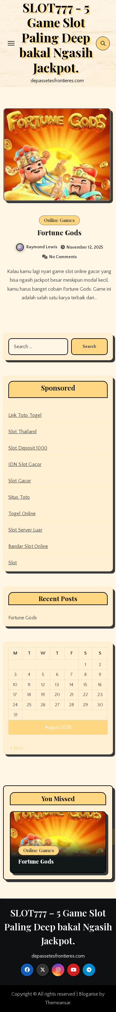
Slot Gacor (19, 481)
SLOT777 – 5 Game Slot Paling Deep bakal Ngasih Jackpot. (58, 927)
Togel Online (22, 513)
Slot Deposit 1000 (27, 448)
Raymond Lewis (41, 247)
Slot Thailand (22, 431)
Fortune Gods (59, 232)
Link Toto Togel (25, 415)
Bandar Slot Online (28, 546)
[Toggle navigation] (11, 43)
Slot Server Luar (25, 530)
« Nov (16, 748)
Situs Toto (19, 497)
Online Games (59, 220)
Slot (12, 563)
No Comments (63, 256)
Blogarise (88, 994)
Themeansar (57, 1003)
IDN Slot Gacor (25, 464)
